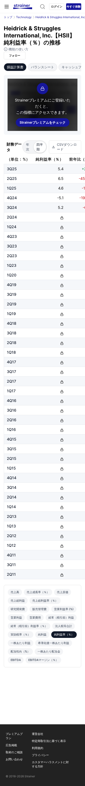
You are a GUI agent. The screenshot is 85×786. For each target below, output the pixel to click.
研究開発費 (18, 609)
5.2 (61, 207)
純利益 (42, 634)
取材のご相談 (14, 752)
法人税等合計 (63, 626)
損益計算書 (15, 67)
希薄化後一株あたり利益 (53, 643)
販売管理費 (39, 609)
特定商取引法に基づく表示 (49, 741)
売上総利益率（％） (45, 600)
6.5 (61, 178)
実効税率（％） (20, 634)
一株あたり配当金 (49, 651)
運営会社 (37, 734)
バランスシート (42, 67)
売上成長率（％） (38, 592)
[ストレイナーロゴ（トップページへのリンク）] (22, 6)
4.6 (61, 188)
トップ (8, 17)
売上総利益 (18, 600)
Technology (24, 17)
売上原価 (62, 592)
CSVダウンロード (67, 146)
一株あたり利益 (20, 643)
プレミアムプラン (14, 736)
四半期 (39, 146)
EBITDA (16, 660)
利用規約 (37, 748)
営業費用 (35, 617)
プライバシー (40, 755)
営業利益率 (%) (64, 609)
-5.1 (60, 197)
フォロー (14, 55)
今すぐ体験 (74, 6)
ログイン (56, 6)
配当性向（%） (20, 651)
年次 (27, 146)
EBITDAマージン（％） (43, 660)
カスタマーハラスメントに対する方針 (50, 764)
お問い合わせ (14, 759)
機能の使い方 (18, 49)
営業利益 (16, 617)
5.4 (61, 168)
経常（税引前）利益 (61, 617)
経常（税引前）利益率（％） (29, 626)
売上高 (15, 592)
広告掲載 (11, 745)
